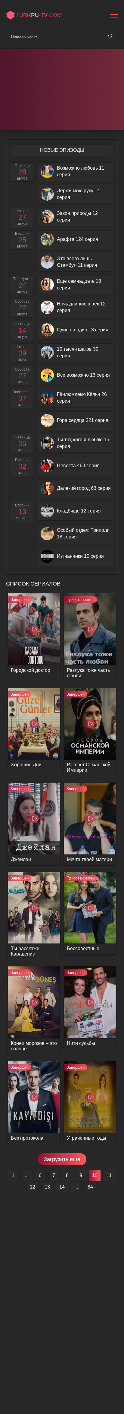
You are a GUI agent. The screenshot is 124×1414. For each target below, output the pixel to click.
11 (109, 1175)
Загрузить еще (62, 1159)
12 (32, 1186)
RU (39, 15)
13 (47, 1186)
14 (62, 1186)
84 (90, 1186)
